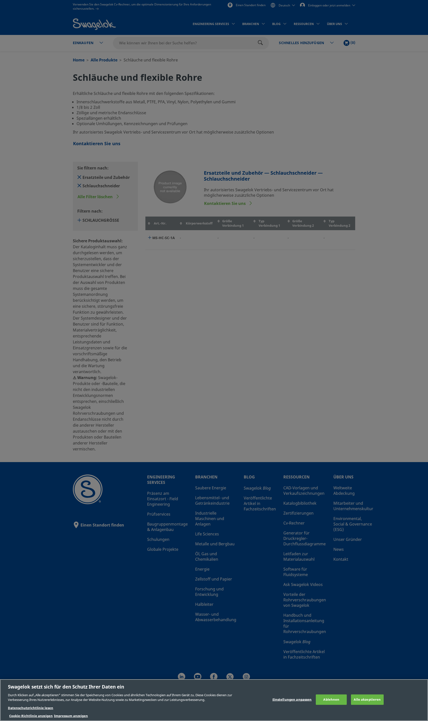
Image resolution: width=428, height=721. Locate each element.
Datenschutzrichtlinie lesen (30, 708)
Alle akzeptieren (367, 699)
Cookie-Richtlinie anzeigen (31, 716)
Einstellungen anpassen (292, 699)
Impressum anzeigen (71, 716)
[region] (214, 700)
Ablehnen (331, 699)
